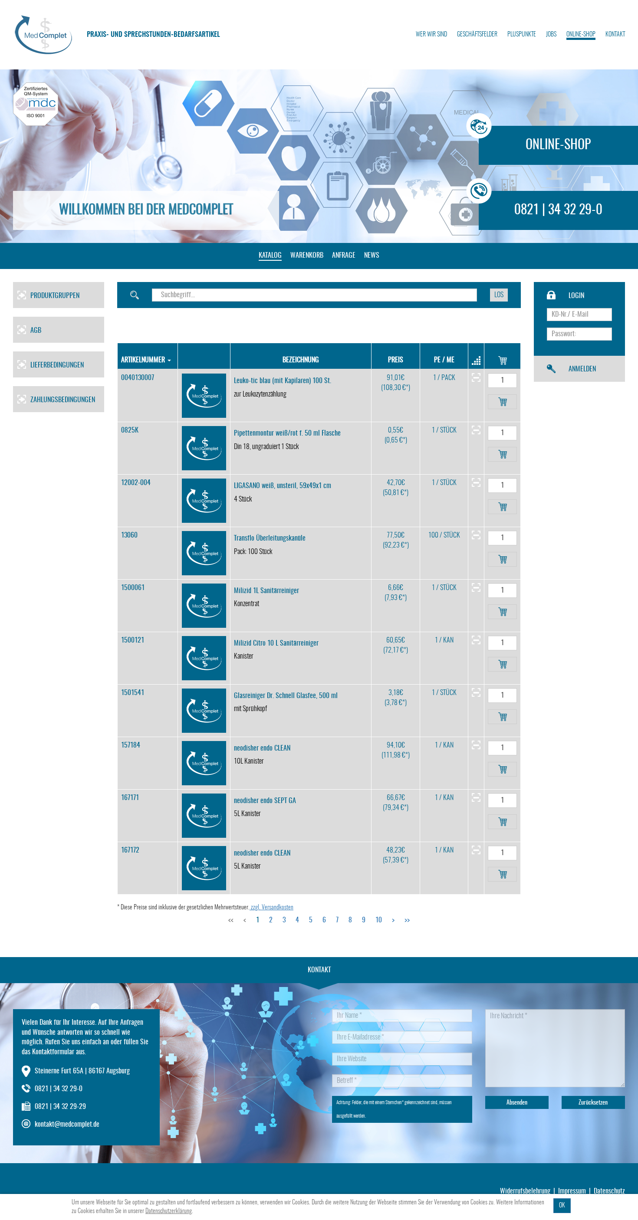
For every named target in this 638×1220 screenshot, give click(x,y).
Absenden (516, 1103)
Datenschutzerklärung (168, 1211)
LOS (498, 295)
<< (230, 920)
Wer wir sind (431, 35)
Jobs (551, 35)
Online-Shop (580, 35)
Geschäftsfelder (477, 35)
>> (407, 920)
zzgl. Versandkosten (271, 908)
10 (378, 920)
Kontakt (615, 35)
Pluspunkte (521, 35)
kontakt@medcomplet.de (67, 1124)
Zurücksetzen (593, 1103)
